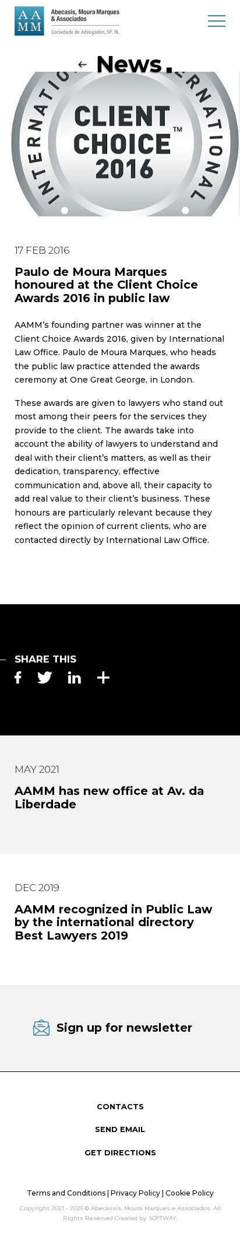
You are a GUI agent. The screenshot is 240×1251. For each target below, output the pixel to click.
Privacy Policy (135, 1193)
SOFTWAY (163, 1218)
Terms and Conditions (66, 1193)
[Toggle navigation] (216, 20)
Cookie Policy (189, 1193)
